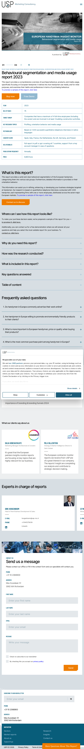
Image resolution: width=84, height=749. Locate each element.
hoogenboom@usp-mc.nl (30, 518)
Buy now (10, 96)
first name (9, 594)
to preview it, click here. (11, 222)
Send (70, 667)
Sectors (7, 731)
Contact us (47, 738)
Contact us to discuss (15, 202)
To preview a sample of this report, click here (19, 90)
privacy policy (38, 661)
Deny (15, 395)
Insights (46, 734)
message (9, 636)
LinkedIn (24, 526)
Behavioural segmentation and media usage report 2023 (55, 69)
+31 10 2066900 (13, 575)
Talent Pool (8, 742)
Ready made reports (8, 69)
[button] (29, 65)
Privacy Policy (23, 747)
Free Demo (29, 96)
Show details (72, 388)
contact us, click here (10, 233)
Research (47, 731)
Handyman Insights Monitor (25, 69)
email (8, 621)
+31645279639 (27, 522)
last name (9, 608)
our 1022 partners (16, 363)
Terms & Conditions (39, 747)
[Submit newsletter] (71, 699)
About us (7, 738)
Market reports (10, 734)
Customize (41, 395)
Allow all (68, 395)
